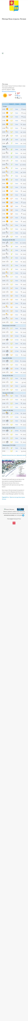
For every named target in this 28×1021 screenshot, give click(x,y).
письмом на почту (9, 515)
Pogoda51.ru (5, 497)
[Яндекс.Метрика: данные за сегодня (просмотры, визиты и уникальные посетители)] (9, 509)
